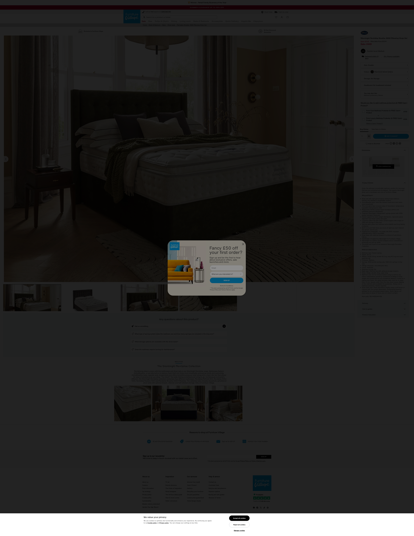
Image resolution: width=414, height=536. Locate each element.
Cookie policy (152, 523)
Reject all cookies (239, 525)
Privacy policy (164, 523)
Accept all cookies (239, 518)
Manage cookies (239, 531)
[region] (207, 524)
